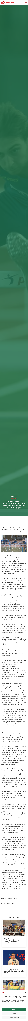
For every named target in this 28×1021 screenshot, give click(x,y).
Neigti (14, 1013)
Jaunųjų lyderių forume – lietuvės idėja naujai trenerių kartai (13, 971)
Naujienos (15, 527)
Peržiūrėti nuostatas (14, 1017)
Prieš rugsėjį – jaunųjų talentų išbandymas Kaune (13, 941)
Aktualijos (10, 527)
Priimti (14, 1009)
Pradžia (5, 527)
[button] (25, 992)
